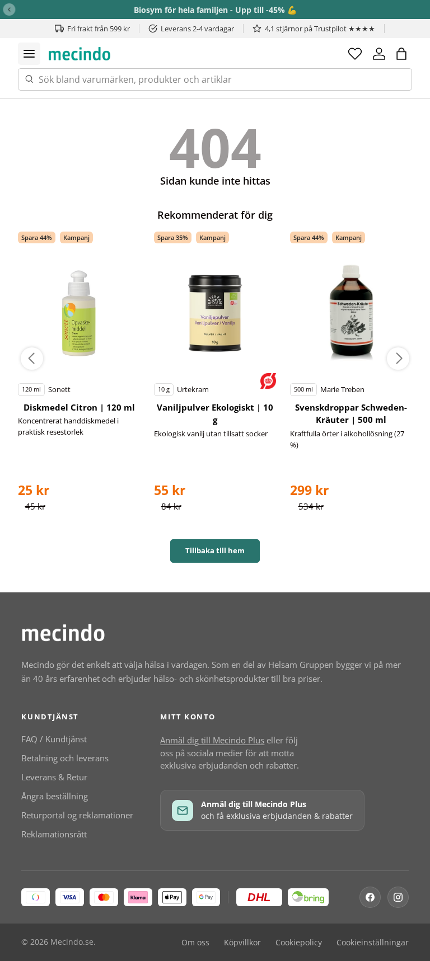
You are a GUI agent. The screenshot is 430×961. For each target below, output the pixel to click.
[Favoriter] (355, 53)
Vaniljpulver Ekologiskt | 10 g (215, 414)
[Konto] (379, 53)
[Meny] (29, 54)
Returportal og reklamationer (77, 815)
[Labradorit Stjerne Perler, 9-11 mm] (79, 313)
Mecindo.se (72, 942)
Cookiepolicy (298, 943)
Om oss (195, 943)
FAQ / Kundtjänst (54, 739)
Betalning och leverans (65, 758)
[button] (401, 53)
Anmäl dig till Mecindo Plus (212, 740)
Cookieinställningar (372, 943)
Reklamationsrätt (54, 834)
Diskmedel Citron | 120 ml (79, 407)
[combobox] (215, 79)
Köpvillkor (242, 943)
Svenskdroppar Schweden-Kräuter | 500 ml (351, 414)
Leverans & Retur (54, 777)
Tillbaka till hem (215, 550)
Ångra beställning (54, 796)
